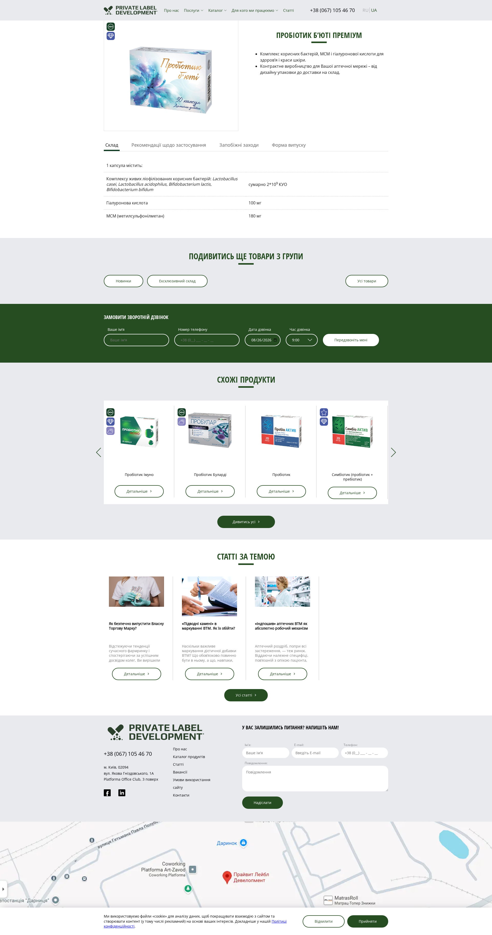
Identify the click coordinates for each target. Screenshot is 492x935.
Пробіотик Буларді (139, 474)
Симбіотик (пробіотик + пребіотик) (281, 477)
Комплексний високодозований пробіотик (352, 477)
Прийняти (368, 921)
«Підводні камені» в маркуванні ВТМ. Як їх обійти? (208, 626)
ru (365, 10)
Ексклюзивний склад (177, 280)
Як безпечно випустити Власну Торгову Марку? (136, 626)
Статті (288, 10)
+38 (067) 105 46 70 (332, 10)
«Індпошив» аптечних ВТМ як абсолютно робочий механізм (281, 626)
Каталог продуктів (189, 756)
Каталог (215, 10)
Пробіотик (210, 474)
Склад (111, 145)
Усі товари (366, 280)
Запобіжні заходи (239, 145)
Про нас (171, 10)
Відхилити (324, 921)
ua (374, 10)
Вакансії (180, 772)
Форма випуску (289, 145)
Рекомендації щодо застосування (168, 145)
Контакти (181, 795)
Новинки (123, 280)
